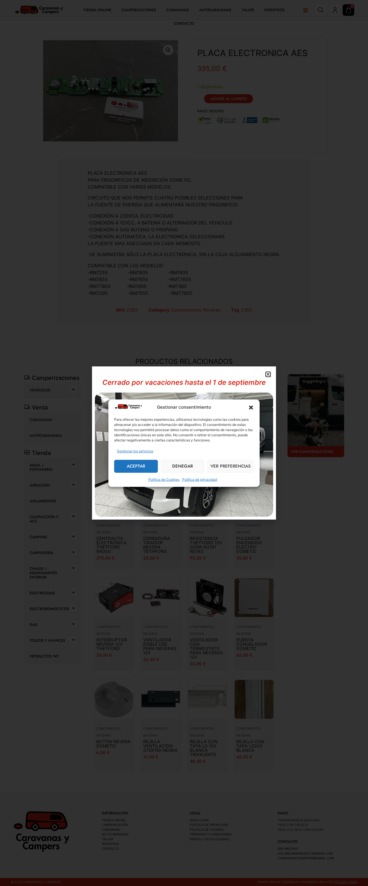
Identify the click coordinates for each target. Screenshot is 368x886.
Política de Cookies (163, 479)
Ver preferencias (230, 466)
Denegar (182, 466)
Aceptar (136, 466)
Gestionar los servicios (135, 451)
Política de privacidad (199, 479)
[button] (251, 407)
